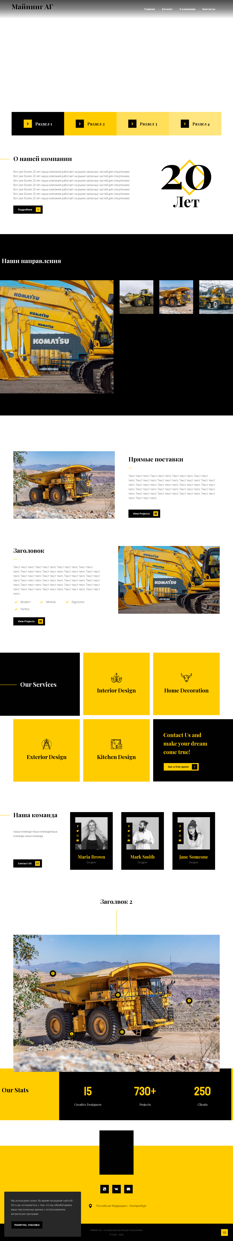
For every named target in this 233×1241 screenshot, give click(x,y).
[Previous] (138, 885)
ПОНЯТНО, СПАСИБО (27, 1225)
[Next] (146, 885)
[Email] (128, 1189)
